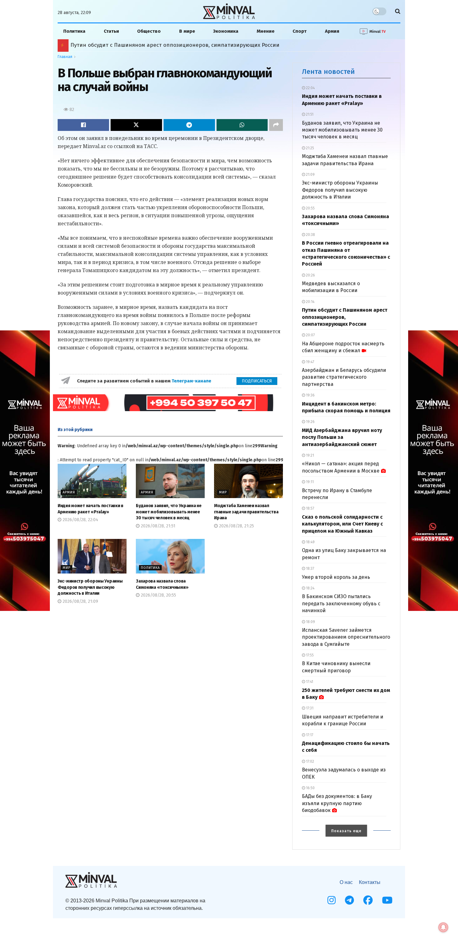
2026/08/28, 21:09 (79, 601)
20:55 (310, 208)
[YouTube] (387, 900)
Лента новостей (328, 71)
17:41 (309, 681)
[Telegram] (349, 900)
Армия (332, 31)
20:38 (310, 235)
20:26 (310, 275)
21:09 (310, 174)
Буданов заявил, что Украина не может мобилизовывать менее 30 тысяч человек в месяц (169, 512)
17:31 (309, 708)
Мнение (265, 31)
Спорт (300, 31)
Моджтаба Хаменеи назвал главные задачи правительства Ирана (246, 512)
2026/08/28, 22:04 (79, 519)
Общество (149, 31)
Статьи (111, 31)
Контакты (369, 882)
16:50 (310, 788)
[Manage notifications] (443, 927)
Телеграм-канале (192, 381)
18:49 (310, 542)
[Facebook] (368, 900)
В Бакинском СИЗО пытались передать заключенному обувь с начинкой (341, 603)
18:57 (309, 508)
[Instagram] (331, 900)
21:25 (309, 148)
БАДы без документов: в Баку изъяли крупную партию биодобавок (337, 803)
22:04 (310, 88)
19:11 (309, 482)
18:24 (309, 588)
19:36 (310, 395)
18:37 (309, 568)
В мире (187, 31)
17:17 (309, 735)
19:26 (310, 422)
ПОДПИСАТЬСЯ (257, 381)
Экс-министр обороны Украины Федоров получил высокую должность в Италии (90, 587)
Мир (223, 492)
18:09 (310, 622)
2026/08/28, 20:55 (158, 595)
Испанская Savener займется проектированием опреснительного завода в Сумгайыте (346, 637)
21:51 (309, 114)
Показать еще (346, 831)
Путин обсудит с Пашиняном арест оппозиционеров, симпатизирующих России (344, 317)
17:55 (309, 655)
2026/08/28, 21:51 (157, 526)
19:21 (309, 455)
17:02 (309, 761)
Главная (65, 57)
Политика (74, 31)
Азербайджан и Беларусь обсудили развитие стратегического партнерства (344, 377)
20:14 (309, 302)
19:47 (309, 362)
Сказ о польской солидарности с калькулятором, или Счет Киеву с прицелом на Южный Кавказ (342, 524)
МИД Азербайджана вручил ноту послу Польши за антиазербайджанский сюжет (175, 45)
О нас (346, 882)
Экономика (225, 31)
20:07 (310, 335)
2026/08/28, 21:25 (236, 526)
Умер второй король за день (336, 577)
